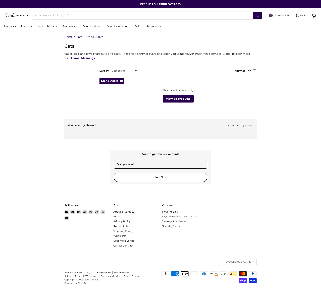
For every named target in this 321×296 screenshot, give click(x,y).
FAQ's (117, 216)
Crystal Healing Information (179, 216)
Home (68, 36)
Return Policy (121, 226)
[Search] (257, 15)
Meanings (153, 25)
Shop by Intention (118, 25)
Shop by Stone (92, 25)
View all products (178, 98)
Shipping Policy (123, 231)
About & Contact (123, 211)
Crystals (9, 25)
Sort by (104, 70)
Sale (138, 25)
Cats (79, 36)
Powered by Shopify (75, 283)
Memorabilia (69, 25)
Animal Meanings (82, 58)
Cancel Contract (123, 245)
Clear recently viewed (240, 125)
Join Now (161, 177)
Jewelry (25, 25)
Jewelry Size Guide (174, 221)
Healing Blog (170, 211)
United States (239, 261)
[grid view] (249, 70)
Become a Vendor (124, 240)
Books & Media (46, 25)
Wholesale (119, 235)
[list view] (254, 70)
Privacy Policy (121, 221)
